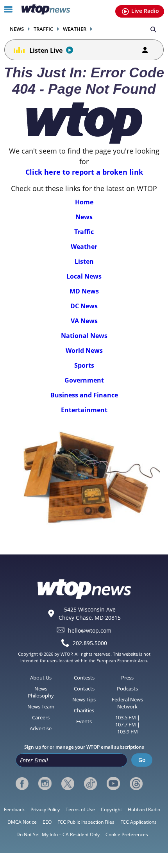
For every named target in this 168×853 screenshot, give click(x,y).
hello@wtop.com (89, 630)
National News (84, 335)
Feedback (14, 809)
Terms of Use (80, 809)
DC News (84, 306)
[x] (67, 783)
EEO (47, 822)
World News (84, 350)
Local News (84, 276)
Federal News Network (127, 703)
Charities (84, 710)
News (17, 29)
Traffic (43, 29)
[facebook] (22, 783)
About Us (41, 677)
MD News (84, 291)
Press (127, 677)
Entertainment (84, 410)
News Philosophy (41, 692)
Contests (84, 677)
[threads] (136, 783)
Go (142, 760)
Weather (74, 29)
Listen (84, 261)
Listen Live (46, 50)
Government (84, 380)
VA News (84, 321)
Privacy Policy (45, 809)
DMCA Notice (22, 822)
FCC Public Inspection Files (85, 822)
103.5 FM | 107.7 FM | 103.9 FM (127, 724)
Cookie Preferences (126, 834)
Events (84, 721)
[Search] (153, 29)
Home (84, 202)
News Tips (84, 699)
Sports (84, 365)
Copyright (111, 809)
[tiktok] (90, 783)
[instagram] (44, 783)
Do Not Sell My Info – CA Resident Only (58, 834)
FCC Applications (138, 822)
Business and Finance (84, 395)
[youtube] (113, 783)
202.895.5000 (90, 643)
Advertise (41, 728)
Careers (41, 717)
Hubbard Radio (144, 809)
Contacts (84, 688)
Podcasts (127, 688)
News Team (40, 706)
